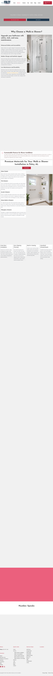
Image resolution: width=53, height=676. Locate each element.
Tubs (28, 2)
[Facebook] (0, 666)
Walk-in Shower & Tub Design (19, 658)
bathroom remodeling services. (12, 72)
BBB (1, 663)
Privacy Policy (44, 672)
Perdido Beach (29, 661)
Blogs (35, 2)
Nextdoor (1, 660)
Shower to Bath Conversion (19, 655)
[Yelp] (4, 666)
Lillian (27, 659)
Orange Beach (29, 650)
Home (14, 2)
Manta (1, 655)
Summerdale (28, 653)
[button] (20, 3)
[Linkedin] (2, 666)
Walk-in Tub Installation (18, 654)
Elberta (27, 658)
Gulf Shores (28, 649)
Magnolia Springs (29, 655)
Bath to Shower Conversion (19, 656)
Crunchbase (2, 661)
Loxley (27, 662)
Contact (39, 2)
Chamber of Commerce (4, 658)
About (32, 2)
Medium (1, 664)
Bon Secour (28, 656)
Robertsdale (28, 652)
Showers (24, 2)
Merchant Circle (2, 657)
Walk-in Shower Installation (19, 652)
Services (18, 2)
